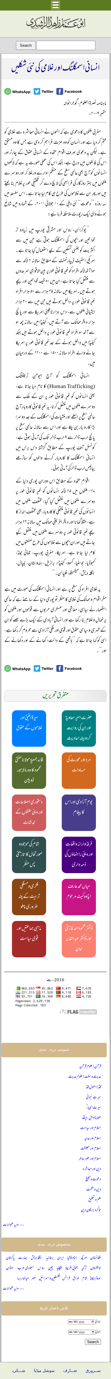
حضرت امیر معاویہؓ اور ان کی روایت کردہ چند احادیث (78, 728)
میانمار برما (23, 1278)
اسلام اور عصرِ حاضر (89, 1159)
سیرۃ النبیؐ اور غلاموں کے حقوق (29, 723)
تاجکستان (95, 1268)
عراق (76, 1278)
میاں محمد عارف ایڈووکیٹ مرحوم (79, 892)
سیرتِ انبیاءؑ (94, 1108)
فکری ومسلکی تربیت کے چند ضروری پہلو (29, 897)
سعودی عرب (25, 1268)
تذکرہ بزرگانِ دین (91, 1210)
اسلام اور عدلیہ (92, 1138)
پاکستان (10, 1258)
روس (41, 1268)
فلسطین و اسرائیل (49, 1278)
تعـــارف (70, 1370)
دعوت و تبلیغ (93, 1179)
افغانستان (95, 1258)
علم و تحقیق (94, 1200)
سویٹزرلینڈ (95, 1278)
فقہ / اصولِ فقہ (93, 1087)
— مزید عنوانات (13, 1225)
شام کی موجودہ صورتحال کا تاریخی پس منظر (29, 855)
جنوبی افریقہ (71, 1268)
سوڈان (10, 1268)
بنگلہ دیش (36, 1258)
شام (84, 1278)
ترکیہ (84, 1268)
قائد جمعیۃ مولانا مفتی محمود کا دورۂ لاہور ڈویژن (29, 771)
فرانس (66, 1278)
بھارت (22, 1258)
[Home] (55, 29)
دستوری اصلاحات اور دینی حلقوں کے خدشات (29, 813)
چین (50, 1268)
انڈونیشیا (72, 1258)
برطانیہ (50, 1258)
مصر (33, 1278)
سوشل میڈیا (44, 1370)
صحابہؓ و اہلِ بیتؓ (91, 1118)
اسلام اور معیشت (91, 1149)
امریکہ (84, 1258)
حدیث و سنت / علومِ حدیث (84, 1077)
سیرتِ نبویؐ (93, 1097)
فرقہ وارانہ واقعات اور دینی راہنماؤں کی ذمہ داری (79, 855)
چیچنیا (59, 1268)
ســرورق (93, 1370)
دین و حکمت (93, 1190)
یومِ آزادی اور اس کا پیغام (79, 808)
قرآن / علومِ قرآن (90, 1067)
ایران (60, 1258)
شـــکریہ (18, 1370)
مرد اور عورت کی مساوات (79, 765)
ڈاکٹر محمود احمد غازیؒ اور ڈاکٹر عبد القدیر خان (79, 939)
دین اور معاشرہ (92, 1169)
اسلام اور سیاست (90, 1128)
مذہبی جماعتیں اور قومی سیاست (29, 934)
